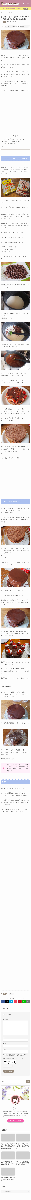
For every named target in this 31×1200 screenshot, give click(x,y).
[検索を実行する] (28, 1081)
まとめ (5, 146)
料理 (5, 22)
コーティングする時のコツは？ (11, 141)
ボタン (25, 8)
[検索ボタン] (23, 3)
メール (4, 1043)
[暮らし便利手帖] (10, 3)
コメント (5, 1019)
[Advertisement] (15, 112)
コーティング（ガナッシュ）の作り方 (13, 139)
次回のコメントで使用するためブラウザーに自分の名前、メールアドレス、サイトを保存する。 (16, 1055)
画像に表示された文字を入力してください (13, 1058)
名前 (4, 1037)
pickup (11, 994)
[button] (3, 1001)
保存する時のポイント (11, 143)
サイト (4, 1049)
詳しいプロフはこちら (15, 1120)
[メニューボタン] (28, 3)
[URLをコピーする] (28, 1001)
